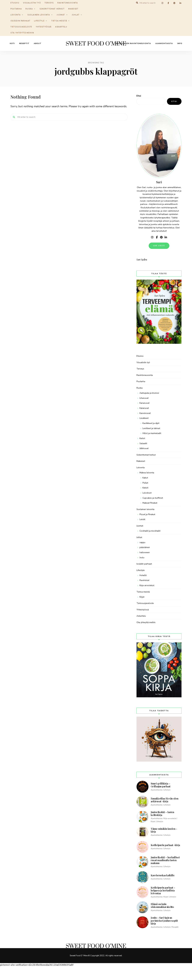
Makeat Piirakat (149, 502)
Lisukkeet (144, 418)
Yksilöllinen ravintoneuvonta (133, 43)
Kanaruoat (144, 403)
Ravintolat (144, 580)
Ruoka (29, 9)
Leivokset (147, 492)
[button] (186, 4)
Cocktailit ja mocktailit (150, 530)
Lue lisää (159, 246)
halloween (145, 552)
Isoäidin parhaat (20, 21)
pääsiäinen (145, 547)
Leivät (142, 519)
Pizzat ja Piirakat (147, 514)
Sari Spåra (141, 259)
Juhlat (76, 15)
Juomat (61, 15)
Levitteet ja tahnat (151, 428)
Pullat (145, 482)
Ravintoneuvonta (144, 375)
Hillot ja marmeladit (151, 433)
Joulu (142, 557)
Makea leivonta (147, 472)
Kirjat (142, 597)
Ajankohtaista (164, 43)
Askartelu (61, 27)
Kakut (145, 477)
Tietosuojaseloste (21, 27)
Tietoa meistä (59, 21)
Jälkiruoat (144, 448)
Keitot (142, 438)
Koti (12, 43)
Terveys (140, 368)
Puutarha (16, 9)
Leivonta (15, 15)
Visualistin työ (143, 362)
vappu (142, 542)
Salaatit (143, 443)
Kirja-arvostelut (147, 585)
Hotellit (143, 575)
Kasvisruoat (145, 413)
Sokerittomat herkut (52, 9)
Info (179, 43)
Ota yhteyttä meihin (22, 33)
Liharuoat (144, 398)
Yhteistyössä (43, 27)
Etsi (138, 95)
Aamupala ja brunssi (149, 393)
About (37, 43)
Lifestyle (39, 21)
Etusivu (139, 356)
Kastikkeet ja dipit (150, 423)
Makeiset (73, 9)
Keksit (145, 487)
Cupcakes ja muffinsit (152, 498)
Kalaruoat (144, 408)
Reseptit (24, 43)
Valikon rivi (152, 237)
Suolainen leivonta (38, 15)
